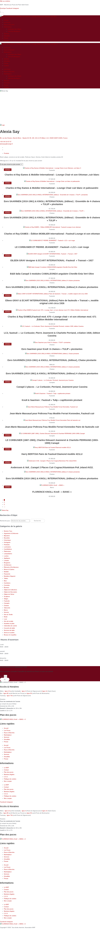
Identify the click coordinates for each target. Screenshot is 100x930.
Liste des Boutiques (14, 31)
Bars (5, 581)
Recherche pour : (5, 521)
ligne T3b (10, 695)
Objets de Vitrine (9, 594)
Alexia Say (5, 510)
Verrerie (6, 612)
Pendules (7, 544)
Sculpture (7, 596)
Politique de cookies (10, 779)
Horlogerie (7, 542)
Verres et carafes (9, 632)
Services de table (9, 630)
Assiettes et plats (9, 623)
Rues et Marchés (9, 24)
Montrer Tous (8, 531)
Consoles (7, 585)
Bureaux (6, 587)
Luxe (5, 619)
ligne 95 (29, 693)
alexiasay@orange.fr (6, 144)
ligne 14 (45, 691)
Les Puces (7, 22)
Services (6, 33)
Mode (5, 617)
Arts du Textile (8, 614)
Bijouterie (7, 535)
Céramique (7, 540)
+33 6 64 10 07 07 (5, 141)
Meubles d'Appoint (9, 576)
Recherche (37, 521)
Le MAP (6, 767)
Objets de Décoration (10, 592)
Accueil (6, 20)
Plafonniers (7, 551)
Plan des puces (8, 772)
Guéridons (7, 583)
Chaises (6, 605)
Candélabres (8, 549)
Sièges (6, 598)
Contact (6, 40)
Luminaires (7, 547)
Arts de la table (8, 621)
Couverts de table (9, 628)
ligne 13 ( (8, 691)
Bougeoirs (7, 562)
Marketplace (8, 27)
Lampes (6, 560)
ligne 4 (24, 691)
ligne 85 (6, 693)
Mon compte (8, 781)
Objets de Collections (10, 589)
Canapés (6, 603)
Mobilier (6, 571)
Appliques (7, 558)
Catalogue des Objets (14, 29)
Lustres (6, 556)
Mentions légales (9, 774)
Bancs (6, 610)
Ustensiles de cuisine (10, 626)
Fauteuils (7, 601)
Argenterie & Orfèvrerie (11, 533)
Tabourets (7, 608)
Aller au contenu (5, 1)
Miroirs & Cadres (9, 569)
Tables (6, 578)
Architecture (7, 565)
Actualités (7, 36)
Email (2, 676)
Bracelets (7, 538)
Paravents (7, 574)
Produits (6, 153)
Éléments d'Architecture (11, 567)
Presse (6, 38)
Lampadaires (8, 553)
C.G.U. (6, 776)
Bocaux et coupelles (10, 635)
